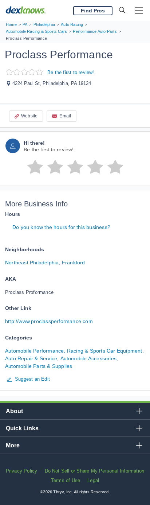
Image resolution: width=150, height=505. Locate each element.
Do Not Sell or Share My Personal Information (95, 471)
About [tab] (14, 411)
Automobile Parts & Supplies (38, 366)
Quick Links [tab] (22, 428)
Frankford (73, 262)
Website (29, 116)
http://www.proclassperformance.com (49, 321)
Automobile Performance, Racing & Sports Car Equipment (73, 351)
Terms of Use (65, 480)
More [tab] (13, 445)
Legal (93, 480)
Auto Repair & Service (31, 358)
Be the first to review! (70, 72)
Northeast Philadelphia (32, 262)
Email (65, 116)
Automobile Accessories (88, 358)
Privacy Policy (22, 471)
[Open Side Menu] (139, 10)
